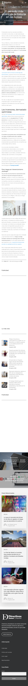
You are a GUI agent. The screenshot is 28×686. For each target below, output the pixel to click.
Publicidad (4, 648)
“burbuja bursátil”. (14, 165)
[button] (25, 2)
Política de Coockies (7, 652)
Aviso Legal (4, 656)
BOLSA (14, 7)
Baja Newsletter (6, 660)
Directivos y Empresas (11, 20)
